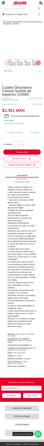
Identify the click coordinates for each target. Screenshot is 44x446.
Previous (6, 62)
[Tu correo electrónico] (22, 389)
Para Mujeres (11, 395)
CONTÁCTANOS (22, 425)
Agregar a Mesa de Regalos (19, 165)
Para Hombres (32, 395)
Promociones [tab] (22, 178)
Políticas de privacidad (31, 444)
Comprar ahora (22, 152)
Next (38, 62)
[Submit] (39, 8)
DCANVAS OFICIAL (10, 100)
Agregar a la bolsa (19, 158)
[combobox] (22, 9)
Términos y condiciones (13, 444)
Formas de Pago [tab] (22, 181)
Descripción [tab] (22, 175)
